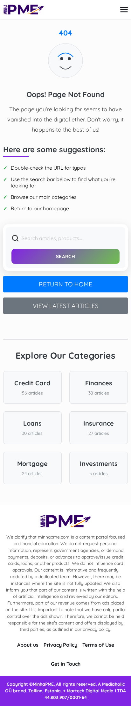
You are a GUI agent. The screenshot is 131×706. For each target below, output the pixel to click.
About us (27, 645)
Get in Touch (65, 664)
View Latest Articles (66, 306)
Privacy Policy (60, 645)
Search (65, 256)
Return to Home (65, 284)
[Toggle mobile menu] (124, 9)
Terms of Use (98, 645)
